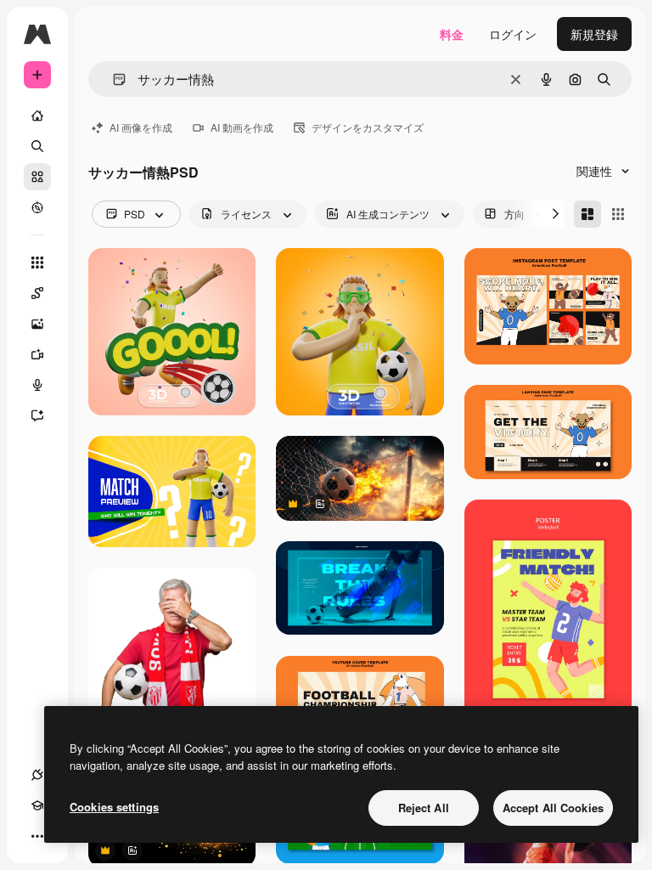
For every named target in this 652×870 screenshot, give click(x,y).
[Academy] (37, 805)
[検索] (37, 146)
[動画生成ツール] (37, 354)
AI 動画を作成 (242, 127)
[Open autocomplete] (112, 79)
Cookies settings (114, 807)
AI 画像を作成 (141, 127)
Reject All (423, 807)
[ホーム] (37, 115)
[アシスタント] (37, 415)
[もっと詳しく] (37, 207)
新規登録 (594, 33)
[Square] (618, 214)
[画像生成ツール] (37, 323)
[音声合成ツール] (37, 384)
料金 (452, 33)
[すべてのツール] (37, 262)
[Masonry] (587, 214)
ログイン (513, 33)
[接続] (37, 774)
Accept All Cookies (553, 807)
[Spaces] (37, 293)
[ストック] (37, 176)
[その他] (37, 836)
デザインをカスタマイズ (368, 127)
